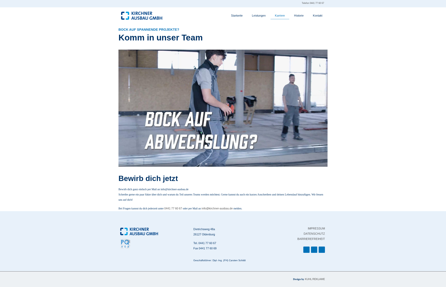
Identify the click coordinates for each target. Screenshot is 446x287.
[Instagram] (314, 250)
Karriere (280, 15)
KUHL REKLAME (315, 279)
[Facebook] (306, 250)
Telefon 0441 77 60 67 (313, 3)
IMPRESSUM (316, 228)
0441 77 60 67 (173, 208)
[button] (223, 108)
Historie (299, 15)
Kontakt (317, 15)
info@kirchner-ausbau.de (217, 208)
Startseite (237, 15)
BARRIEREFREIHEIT (311, 238)
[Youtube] (322, 250)
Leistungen (259, 15)
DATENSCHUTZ (314, 233)
